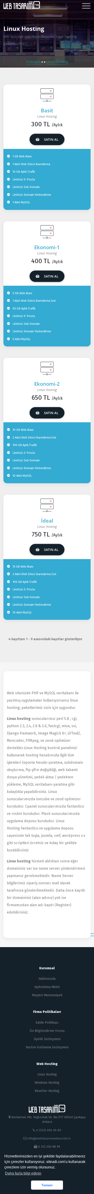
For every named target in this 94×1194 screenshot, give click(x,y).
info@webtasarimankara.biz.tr (49, 1138)
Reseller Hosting (47, 1091)
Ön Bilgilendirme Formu (47, 1031)
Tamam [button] (47, 1185)
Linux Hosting (57, 61)
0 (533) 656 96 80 (48, 1130)
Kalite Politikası (47, 1023)
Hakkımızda (47, 979)
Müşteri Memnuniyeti (47, 995)
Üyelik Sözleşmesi (47, 1039)
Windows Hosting (47, 1083)
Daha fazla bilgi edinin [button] (23, 1173)
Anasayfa (33, 61)
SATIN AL (50, 139)
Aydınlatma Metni (47, 987)
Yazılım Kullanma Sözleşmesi (47, 1047)
